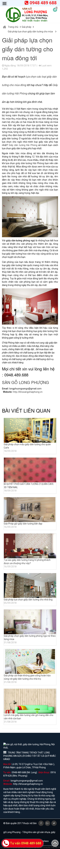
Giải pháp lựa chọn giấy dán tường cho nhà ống (28, 599)
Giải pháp (26, 27)
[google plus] (47, 823)
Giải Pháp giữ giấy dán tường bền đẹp (23, 523)
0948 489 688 (43, 2)
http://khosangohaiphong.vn (27, 392)
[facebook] (41, 823)
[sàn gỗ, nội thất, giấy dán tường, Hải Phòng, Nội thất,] (26, 14)
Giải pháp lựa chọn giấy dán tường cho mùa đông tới (30, 32)
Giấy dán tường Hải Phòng (23, 145)
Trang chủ (13, 27)
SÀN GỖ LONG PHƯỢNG (25, 382)
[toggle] (4, 3)
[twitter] (54, 823)
